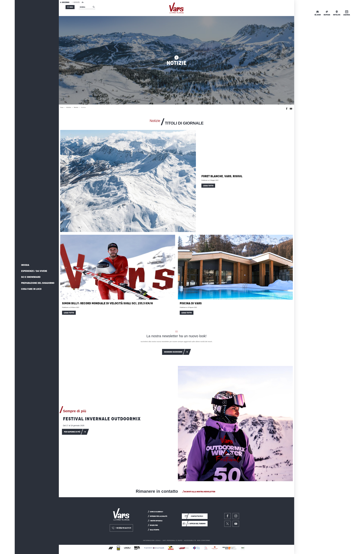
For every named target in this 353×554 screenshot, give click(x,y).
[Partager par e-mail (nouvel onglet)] (291, 109)
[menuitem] (176, 8)
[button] (82, 3)
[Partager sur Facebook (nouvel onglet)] (287, 109)
